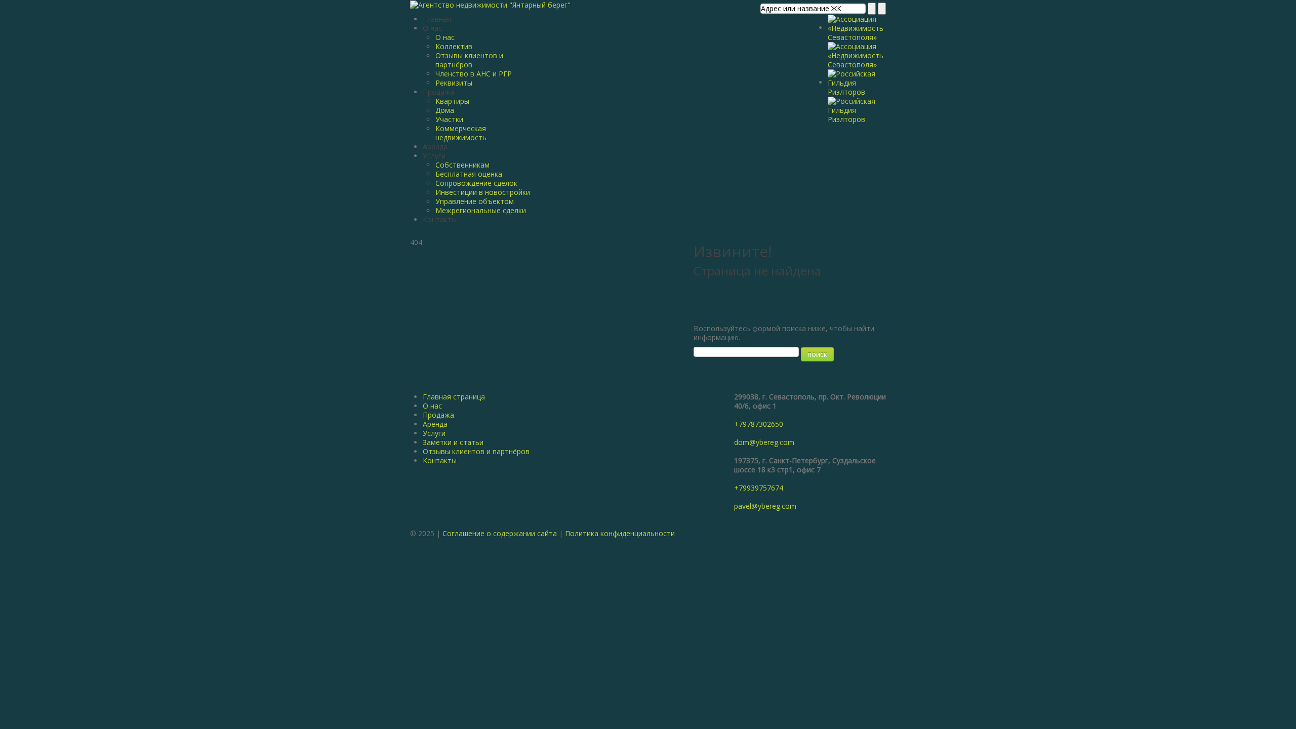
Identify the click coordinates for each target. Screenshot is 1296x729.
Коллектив (453, 46)
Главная (437, 19)
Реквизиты (453, 83)
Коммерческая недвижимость (461, 133)
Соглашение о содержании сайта (499, 533)
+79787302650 (758, 424)
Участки (449, 119)
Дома (444, 110)
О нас (432, 28)
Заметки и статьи (453, 442)
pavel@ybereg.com (765, 506)
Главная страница (454, 396)
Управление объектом (474, 201)
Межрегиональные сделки (480, 210)
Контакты (440, 219)
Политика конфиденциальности (620, 533)
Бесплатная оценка (468, 174)
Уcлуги (434, 433)
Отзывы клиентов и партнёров (469, 60)
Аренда (435, 146)
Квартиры (452, 101)
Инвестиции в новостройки (482, 192)
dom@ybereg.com (764, 442)
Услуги (434, 155)
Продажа (438, 92)
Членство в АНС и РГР (473, 73)
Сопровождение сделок (476, 183)
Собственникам (462, 165)
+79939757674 (758, 488)
